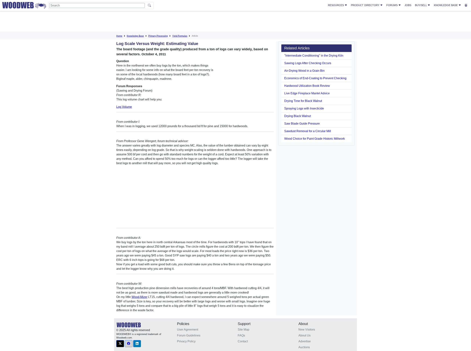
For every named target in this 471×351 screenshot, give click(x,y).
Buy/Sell (421, 5)
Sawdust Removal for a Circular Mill (307, 131)
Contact (243, 341)
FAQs (241, 335)
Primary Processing (158, 36)
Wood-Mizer (139, 296)
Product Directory (365, 5)
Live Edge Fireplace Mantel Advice (307, 93)
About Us (304, 335)
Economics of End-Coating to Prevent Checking (315, 78)
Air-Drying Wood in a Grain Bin (304, 70)
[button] (120, 343)
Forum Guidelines (188, 335)
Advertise (304, 341)
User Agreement (187, 329)
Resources (336, 5)
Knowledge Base (446, 5)
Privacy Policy (186, 341)
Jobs (408, 5)
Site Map (243, 329)
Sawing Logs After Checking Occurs (307, 63)
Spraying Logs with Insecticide (304, 108)
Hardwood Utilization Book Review (307, 85)
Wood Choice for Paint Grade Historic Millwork (314, 138)
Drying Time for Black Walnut (303, 100)
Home (119, 36)
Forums (392, 5)
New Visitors (306, 329)
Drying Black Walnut (297, 116)
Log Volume (124, 106)
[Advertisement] (235, 22)
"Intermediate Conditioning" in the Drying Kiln (313, 55)
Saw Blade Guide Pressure (302, 123)
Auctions (304, 347)
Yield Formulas (179, 36)
